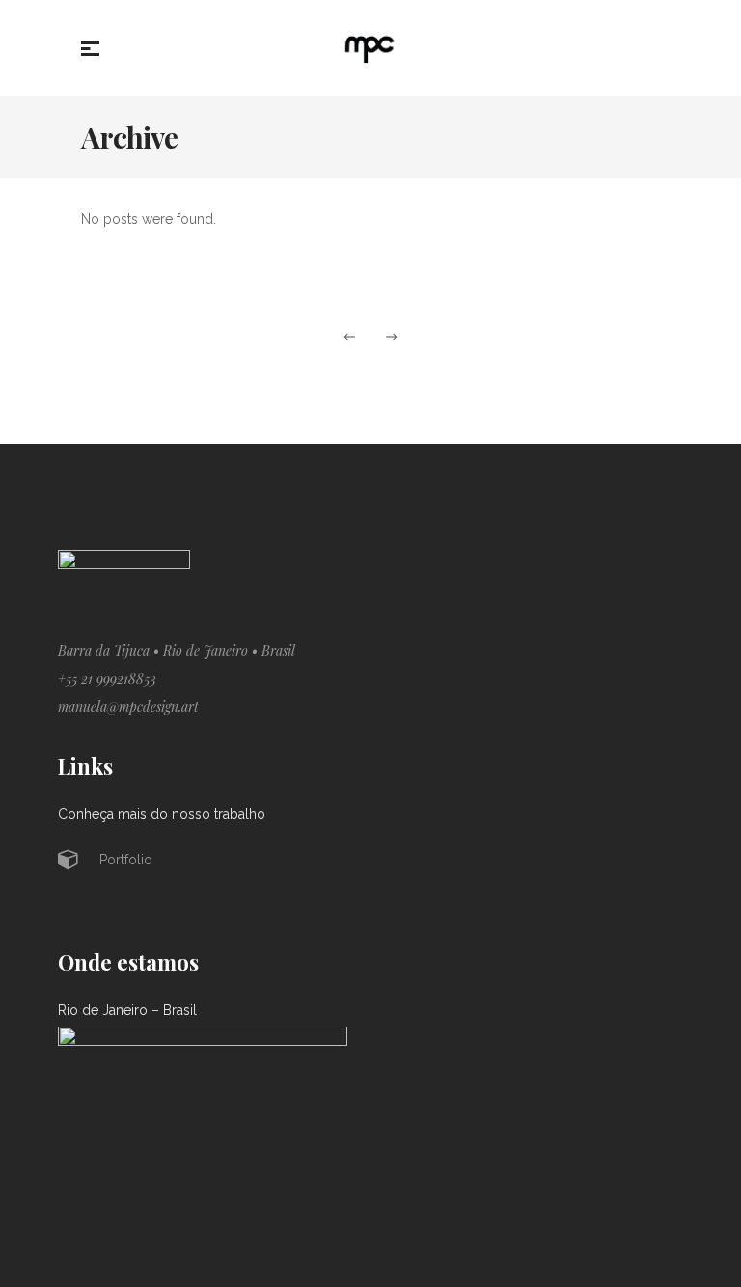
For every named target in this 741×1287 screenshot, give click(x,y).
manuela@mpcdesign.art (128, 707)
